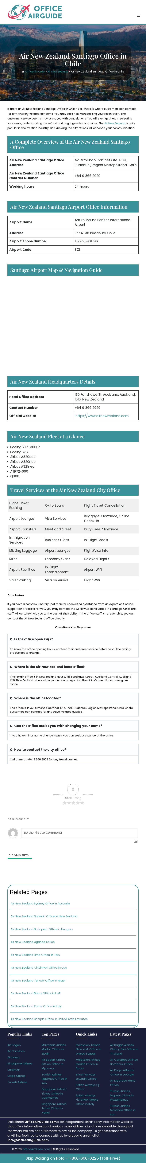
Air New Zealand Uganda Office (33, 942)
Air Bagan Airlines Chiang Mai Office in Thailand (124, 1049)
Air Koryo (13, 1057)
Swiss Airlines (16, 1076)
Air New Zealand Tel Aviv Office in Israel (38, 980)
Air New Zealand (57, 71)
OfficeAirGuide (35, 71)
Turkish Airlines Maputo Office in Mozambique (122, 1095)
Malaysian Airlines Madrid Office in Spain (54, 1049)
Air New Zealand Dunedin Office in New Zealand (44, 916)
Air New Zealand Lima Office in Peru (35, 955)
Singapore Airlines (19, 1063)
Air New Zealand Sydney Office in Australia (40, 903)
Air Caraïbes (16, 1051)
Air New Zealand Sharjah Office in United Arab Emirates (49, 1019)
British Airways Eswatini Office (86, 1076)
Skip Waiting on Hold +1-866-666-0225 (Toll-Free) (73, 1158)
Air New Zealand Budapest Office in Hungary (42, 929)
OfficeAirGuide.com (36, 1149)
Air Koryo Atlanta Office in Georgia (122, 1072)
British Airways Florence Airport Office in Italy (87, 1099)
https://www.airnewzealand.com (102, 416)
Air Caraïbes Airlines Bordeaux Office (124, 1062)
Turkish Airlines (17, 1082)
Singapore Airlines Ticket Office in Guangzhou (54, 1093)
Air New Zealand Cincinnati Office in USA (39, 968)
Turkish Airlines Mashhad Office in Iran (54, 1078)
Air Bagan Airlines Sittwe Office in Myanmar (53, 1064)
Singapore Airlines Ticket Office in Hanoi (54, 1108)
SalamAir (13, 1070)
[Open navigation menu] (138, 15)
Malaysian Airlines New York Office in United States (88, 1049)
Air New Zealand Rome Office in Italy (36, 1006)
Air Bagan (14, 1045)
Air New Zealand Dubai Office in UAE (35, 993)
